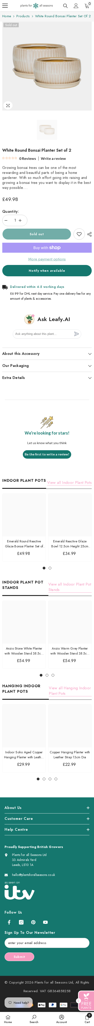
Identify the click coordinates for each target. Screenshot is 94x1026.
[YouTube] (45, 922)
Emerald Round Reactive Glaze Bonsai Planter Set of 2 (24, 544)
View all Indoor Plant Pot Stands (69, 586)
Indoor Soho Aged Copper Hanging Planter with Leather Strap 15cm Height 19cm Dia (24, 755)
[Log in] (75, 5)
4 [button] (56, 779)
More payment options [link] (47, 259)
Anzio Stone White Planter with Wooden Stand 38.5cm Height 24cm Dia (24, 651)
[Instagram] (21, 922)
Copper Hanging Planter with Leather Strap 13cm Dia (70, 754)
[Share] (88, 234)
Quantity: (10, 211)
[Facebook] (9, 922)
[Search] (65, 6)
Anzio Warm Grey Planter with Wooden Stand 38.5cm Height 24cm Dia (69, 651)
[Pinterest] (33, 922)
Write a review (53, 158)
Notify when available (47, 270)
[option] (47, 66)
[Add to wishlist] (79, 234)
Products (23, 16)
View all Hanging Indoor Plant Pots (70, 690)
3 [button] (53, 675)
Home (6, 16)
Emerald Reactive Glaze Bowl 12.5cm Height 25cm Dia (69, 544)
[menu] (5, 5)
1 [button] (44, 568)
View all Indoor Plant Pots (69, 482)
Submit (19, 956)
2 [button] (50, 568)
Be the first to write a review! (47, 454)
